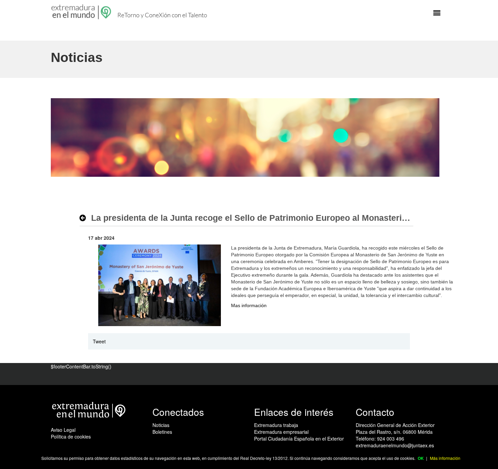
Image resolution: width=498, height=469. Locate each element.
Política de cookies (71, 436)
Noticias (160, 425)
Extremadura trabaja (276, 425)
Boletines (162, 431)
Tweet (99, 341)
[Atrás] (84, 218)
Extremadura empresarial (281, 431)
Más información (445, 458)
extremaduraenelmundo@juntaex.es (395, 445)
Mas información (249, 305)
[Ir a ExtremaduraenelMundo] (82, 11)
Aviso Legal (63, 429)
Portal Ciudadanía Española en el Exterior (299, 438)
